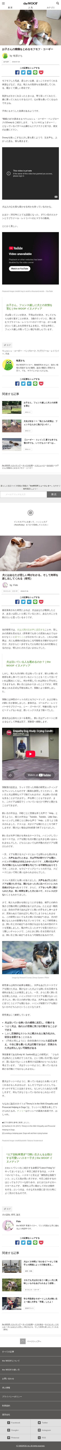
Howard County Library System (32, 978)
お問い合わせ (8, 1378)
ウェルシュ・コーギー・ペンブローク (19, 351)
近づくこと (20, 637)
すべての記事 (28, 465)
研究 (13, 1215)
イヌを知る (39, 1324)
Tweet (23, 72)
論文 (18, 1215)
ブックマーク (29, 72)
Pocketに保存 (41, 72)
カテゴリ (51, 7)
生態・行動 (28, 1271)
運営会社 (6, 1414)
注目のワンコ (29, 1308)
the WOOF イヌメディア (11, 465)
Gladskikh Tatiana (26, 1141)
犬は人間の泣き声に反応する (31, 629)
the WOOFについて (11, 1361)
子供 (7, 354)
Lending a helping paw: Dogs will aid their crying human (26, 1133)
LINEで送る (35, 72)
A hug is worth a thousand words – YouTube (36, 291)
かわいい (28, 412)
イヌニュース (40, 465)
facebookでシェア (17, 72)
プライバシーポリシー (12, 1396)
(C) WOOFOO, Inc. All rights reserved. (30, 1446)
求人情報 (6, 1388)
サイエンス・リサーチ (10, 591)
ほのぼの (6, 61)
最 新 (10, 7)
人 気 (30, 7)
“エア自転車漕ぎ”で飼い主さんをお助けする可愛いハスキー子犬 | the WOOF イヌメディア (29, 1158)
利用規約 (6, 1406)
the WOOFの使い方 (11, 1370)
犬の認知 (6, 1215)
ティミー (21, 1111)
